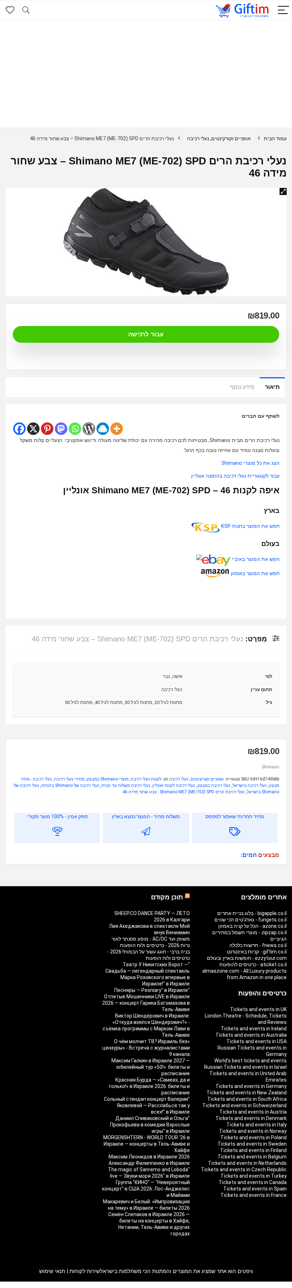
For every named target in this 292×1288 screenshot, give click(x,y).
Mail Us (24, 1285)
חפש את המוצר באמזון (254, 574)
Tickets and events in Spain (255, 1189)
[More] (116, 428)
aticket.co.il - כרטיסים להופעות (253, 964)
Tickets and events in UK (258, 1009)
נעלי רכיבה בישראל (250, 785)
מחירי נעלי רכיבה (69, 779)
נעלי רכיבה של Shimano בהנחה (70, 785)
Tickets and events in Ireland (254, 1028)
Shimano (270, 766)
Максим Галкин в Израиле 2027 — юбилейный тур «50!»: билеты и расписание (150, 1067)
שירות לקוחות (84, 1271)
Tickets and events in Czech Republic (244, 1169)
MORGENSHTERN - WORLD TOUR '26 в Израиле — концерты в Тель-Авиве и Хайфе (146, 1144)
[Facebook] (19, 428)
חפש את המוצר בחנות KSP (250, 526)
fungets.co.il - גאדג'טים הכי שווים (250, 919)
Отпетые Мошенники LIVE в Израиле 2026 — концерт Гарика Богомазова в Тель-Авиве (146, 1003)
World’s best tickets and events (250, 1060)
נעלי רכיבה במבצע (213, 785)
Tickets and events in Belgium (252, 1157)
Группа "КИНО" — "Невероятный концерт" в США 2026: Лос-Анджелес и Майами (146, 1188)
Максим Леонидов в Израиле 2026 (149, 1157)
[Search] (26, 10)
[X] (33, 428)
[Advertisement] (146, 74)
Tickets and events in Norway (253, 1131)
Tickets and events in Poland (253, 1137)
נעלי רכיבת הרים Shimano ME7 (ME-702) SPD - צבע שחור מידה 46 (183, 791)
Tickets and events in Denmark (251, 1118)
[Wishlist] (10, 10)
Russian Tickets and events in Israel (245, 1067)
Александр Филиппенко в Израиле (149, 1163)
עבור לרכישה (146, 334)
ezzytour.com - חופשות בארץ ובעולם (247, 958)
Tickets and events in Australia (251, 1035)
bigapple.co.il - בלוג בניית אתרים (252, 913)
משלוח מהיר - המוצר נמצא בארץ (146, 816)
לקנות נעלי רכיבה (146, 779)
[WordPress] (89, 428)
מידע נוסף (242, 387)
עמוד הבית (275, 138)
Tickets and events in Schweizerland (244, 1105)
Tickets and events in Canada (253, 1182)
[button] (283, 191)
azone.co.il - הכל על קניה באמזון (252, 926)
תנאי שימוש (52, 1271)
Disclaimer (46, 1285)
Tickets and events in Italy (256, 1124)
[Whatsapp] (75, 428)
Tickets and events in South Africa (247, 1099)
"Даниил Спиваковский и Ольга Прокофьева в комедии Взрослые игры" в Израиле (150, 1124)
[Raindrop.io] (103, 428)
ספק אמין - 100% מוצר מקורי (57, 816)
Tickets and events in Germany (251, 1086)
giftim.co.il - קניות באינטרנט (257, 952)
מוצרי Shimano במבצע (108, 779)
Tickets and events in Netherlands (247, 1163)
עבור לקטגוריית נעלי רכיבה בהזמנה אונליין (235, 476)
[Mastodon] (61, 428)
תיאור (272, 387)
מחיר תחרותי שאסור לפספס (234, 816)
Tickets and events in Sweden (252, 1144)
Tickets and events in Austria (253, 1112)
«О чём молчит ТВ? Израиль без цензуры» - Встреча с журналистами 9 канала (146, 1048)
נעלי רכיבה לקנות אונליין (173, 785)
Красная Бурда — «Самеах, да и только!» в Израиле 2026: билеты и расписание (149, 1086)
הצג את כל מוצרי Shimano (250, 463)
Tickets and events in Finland (253, 1150)
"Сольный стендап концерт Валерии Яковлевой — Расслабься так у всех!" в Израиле (147, 1105)
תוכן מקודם (167, 897)
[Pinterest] (47, 428)
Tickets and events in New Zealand (247, 1092)
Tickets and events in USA (256, 1041)
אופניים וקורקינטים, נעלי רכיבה (219, 138)
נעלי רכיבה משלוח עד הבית (125, 785)
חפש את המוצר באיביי (255, 559)
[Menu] (283, 10)
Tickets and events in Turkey (253, 1176)
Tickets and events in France (253, 1195)
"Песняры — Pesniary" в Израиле (152, 990)
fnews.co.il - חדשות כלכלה (258, 945)
